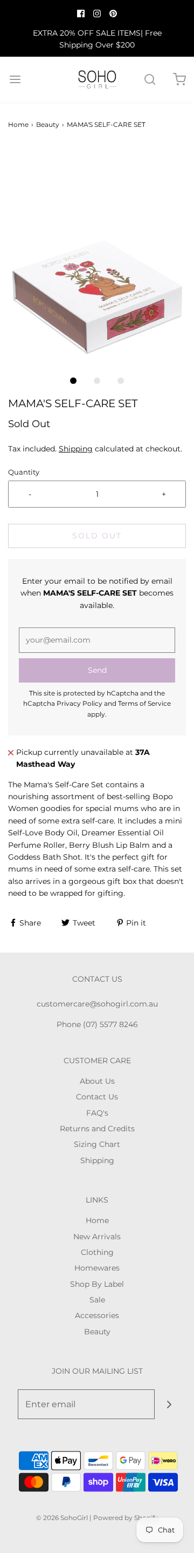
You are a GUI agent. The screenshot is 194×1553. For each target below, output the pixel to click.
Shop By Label (97, 1284)
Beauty (47, 124)
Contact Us (97, 1097)
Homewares (97, 1268)
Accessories (97, 1315)
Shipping (76, 449)
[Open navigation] (15, 79)
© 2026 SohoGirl (62, 1518)
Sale (97, 1300)
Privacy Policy (79, 703)
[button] (97, 257)
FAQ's (97, 1113)
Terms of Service (144, 703)
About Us (97, 1081)
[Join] (169, 1404)
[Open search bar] (149, 79)
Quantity (23, 472)
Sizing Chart (97, 1144)
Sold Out (97, 536)
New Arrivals (97, 1236)
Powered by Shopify (125, 1518)
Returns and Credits (97, 1128)
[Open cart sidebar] (179, 79)
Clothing (97, 1252)
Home (18, 124)
